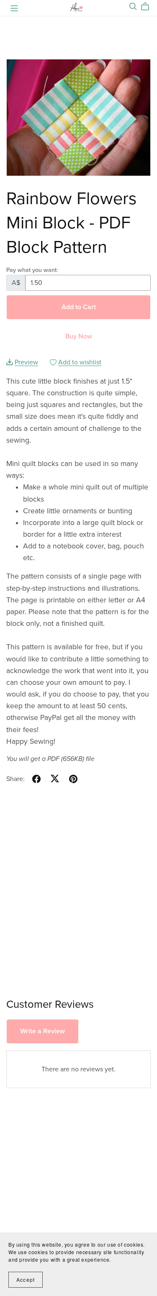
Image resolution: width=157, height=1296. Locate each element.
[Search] (133, 6)
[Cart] (148, 7)
